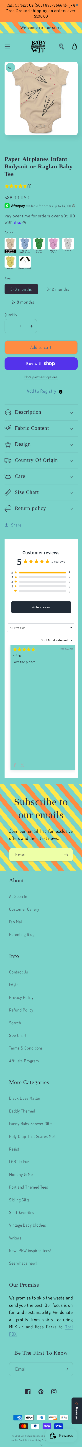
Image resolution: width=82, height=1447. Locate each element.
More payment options (41, 377)
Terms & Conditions (26, 1047)
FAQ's (13, 984)
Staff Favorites (21, 1212)
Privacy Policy (21, 997)
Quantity (11, 314)
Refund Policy (21, 1009)
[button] (7, 46)
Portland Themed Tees (28, 1186)
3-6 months (21, 289)
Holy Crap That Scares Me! (32, 1136)
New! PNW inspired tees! (30, 1250)
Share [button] (16, 524)
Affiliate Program (24, 1060)
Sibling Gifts (19, 1199)
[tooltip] (60, 392)
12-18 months (22, 301)
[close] (77, 5)
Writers (15, 1237)
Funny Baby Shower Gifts (31, 1123)
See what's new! (23, 1263)
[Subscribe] (66, 855)
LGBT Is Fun (19, 1161)
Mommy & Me (21, 1174)
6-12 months (57, 289)
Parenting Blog (22, 934)
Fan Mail (16, 921)
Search (15, 1022)
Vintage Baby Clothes (27, 1225)
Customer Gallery (24, 909)
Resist (14, 1148)
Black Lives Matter (25, 1098)
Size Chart (18, 1035)
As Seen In (18, 896)
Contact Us (18, 971)
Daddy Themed (22, 1110)
